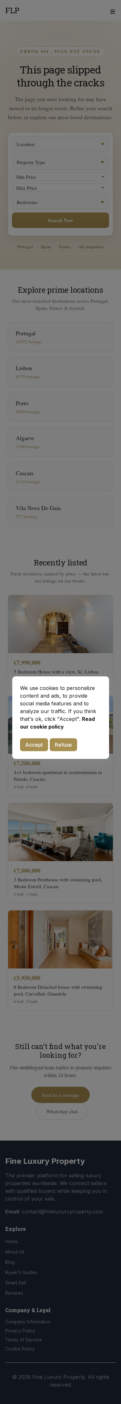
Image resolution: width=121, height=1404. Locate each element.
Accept (34, 744)
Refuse (63, 744)
